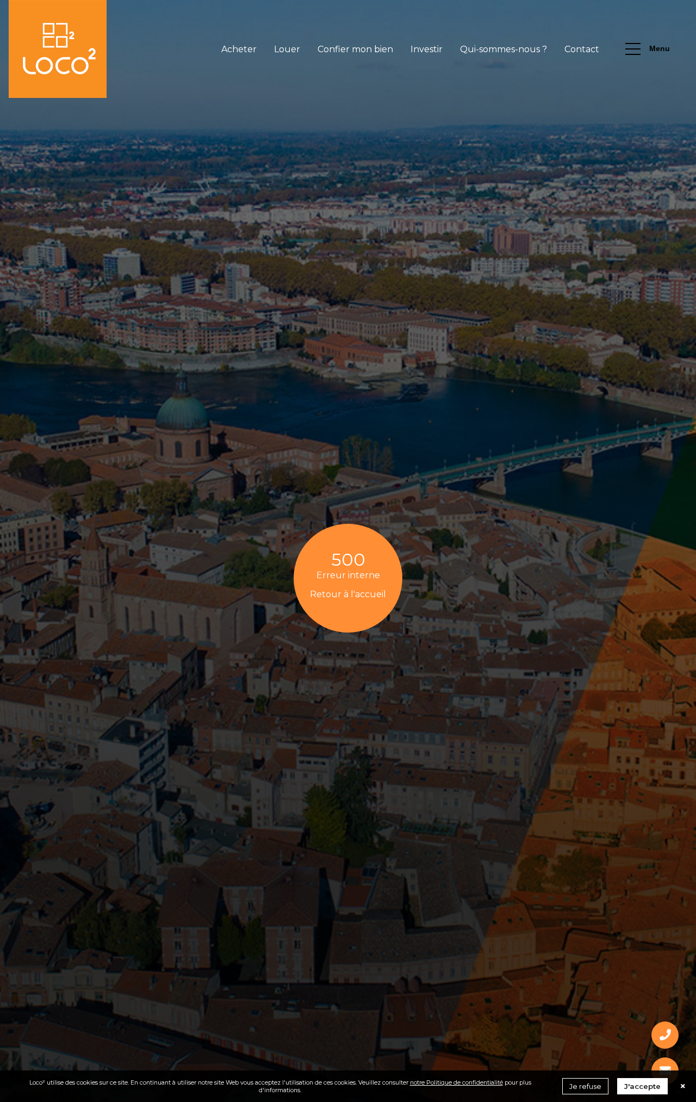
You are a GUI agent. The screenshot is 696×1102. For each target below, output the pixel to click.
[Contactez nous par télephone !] (665, 1035)
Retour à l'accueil (348, 594)
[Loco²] (58, 49)
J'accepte (642, 1086)
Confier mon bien (355, 49)
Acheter (239, 49)
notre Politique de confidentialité (456, 1082)
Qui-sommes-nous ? (503, 49)
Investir (427, 49)
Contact (581, 49)
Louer (287, 49)
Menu (659, 48)
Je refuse (585, 1086)
